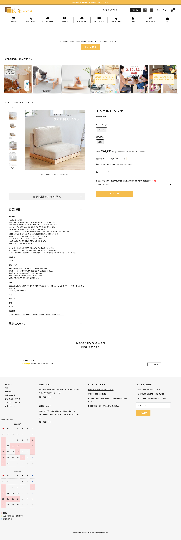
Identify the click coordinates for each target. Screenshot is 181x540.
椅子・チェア (30, 21)
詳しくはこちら (90, 47)
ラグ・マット (99, 21)
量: (97, 172)
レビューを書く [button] (154, 364)
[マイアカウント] (158, 10)
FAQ (6, 388)
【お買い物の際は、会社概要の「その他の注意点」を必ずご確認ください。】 (36, 314)
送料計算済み (120, 152)
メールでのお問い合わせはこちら (101, 389)
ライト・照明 (116, 21)
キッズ (167, 21)
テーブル (13, 21)
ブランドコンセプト (12, 402)
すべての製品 (15, 102)
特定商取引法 (10, 395)
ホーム (7, 102)
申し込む (143, 412)
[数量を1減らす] (102, 172)
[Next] (176, 77)
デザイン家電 (150, 21)
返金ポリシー (10, 406)
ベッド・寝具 (82, 21)
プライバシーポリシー (13, 399)
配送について (17, 323)
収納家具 (65, 21)
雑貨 (133, 21)
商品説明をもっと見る (47, 197)
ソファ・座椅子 (47, 21)
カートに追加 (114, 194)
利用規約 (8, 391)
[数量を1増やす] (115, 172)
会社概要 (8, 384)
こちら (48, 397)
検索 (134, 10)
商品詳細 (14, 209)
